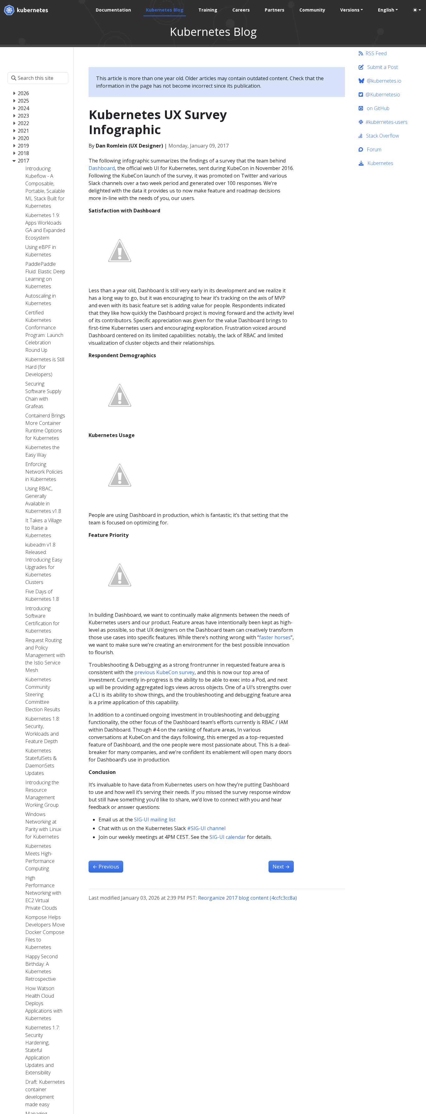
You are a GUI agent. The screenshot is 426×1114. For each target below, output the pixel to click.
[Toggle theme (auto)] (417, 10)
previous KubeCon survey (164, 672)
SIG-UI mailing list (155, 819)
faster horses (275, 637)
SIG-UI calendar (228, 837)
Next (281, 866)
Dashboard (102, 168)
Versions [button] (350, 10)
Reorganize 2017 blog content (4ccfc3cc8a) (247, 897)
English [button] (386, 10)
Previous (106, 866)
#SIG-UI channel (206, 828)
